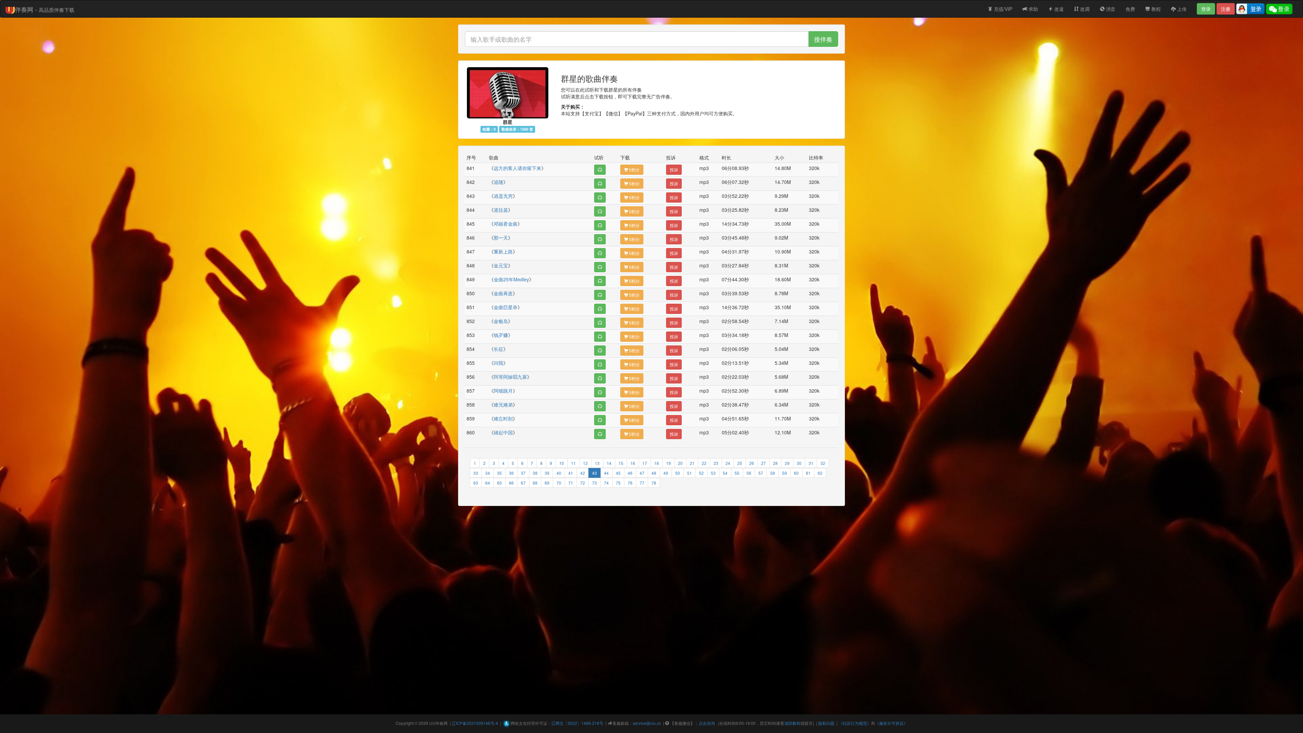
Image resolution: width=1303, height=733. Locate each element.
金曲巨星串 (505, 307)
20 (680, 463)
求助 (1032, 8)
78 (654, 483)
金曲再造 (503, 293)
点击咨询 (707, 723)
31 (811, 463)
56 (749, 473)
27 (763, 463)
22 (704, 463)
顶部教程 (792, 723)
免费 (1130, 8)
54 (725, 473)
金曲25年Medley (511, 279)
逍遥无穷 (503, 195)
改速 (1058, 8)
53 (713, 473)
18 (656, 463)
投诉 (674, 169)
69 (547, 483)
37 (523, 473)
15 (621, 463)
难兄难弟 (503, 404)
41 (570, 473)
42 (582, 473)
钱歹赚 (501, 335)
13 (597, 463)
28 (775, 463)
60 (796, 473)
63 (475, 483)
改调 (1084, 8)
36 (511, 473)
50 (677, 473)
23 (716, 463)
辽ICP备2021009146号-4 (475, 723)
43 (594, 473)
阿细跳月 (503, 390)
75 (618, 483)
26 (751, 463)
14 (609, 463)
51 (689, 473)
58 (772, 473)
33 (475, 473)
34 (487, 473)
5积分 (634, 169)
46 (630, 473)
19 (668, 463)
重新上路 (503, 251)
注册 (1225, 8)
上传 (1181, 8)
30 (799, 463)
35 (499, 473)
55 (737, 473)
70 (558, 483)
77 (642, 483)
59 (784, 473)
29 (787, 463)
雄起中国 (503, 432)
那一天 (501, 237)
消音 (1109, 8)
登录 (1206, 8)
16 (632, 463)
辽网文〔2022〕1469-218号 (577, 723)
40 (558, 473)
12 (585, 463)
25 (739, 463)
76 (630, 483)
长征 (498, 348)
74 (606, 483)
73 (594, 483)
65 (499, 483)
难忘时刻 (503, 418)
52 (701, 473)
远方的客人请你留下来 (517, 168)
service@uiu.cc (647, 723)
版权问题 (826, 723)
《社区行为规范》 (854, 723)
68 (535, 483)
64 (487, 483)
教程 (1155, 8)
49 (665, 473)
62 (820, 473)
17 (644, 463)
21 (692, 463)
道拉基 (501, 209)
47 (642, 473)
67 (523, 483)
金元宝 (501, 265)
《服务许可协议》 (891, 723)
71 (570, 483)
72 (582, 483)
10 (561, 463)
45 (618, 473)
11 (573, 463)
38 (535, 473)
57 (760, 473)
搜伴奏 (823, 39)
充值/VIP (1002, 8)
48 (654, 473)
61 (808, 473)
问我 (498, 362)
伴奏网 (441, 723)
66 (511, 483)
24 (727, 463)
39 (547, 473)
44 (606, 473)
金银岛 (501, 321)
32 (822, 463)
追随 (498, 181)
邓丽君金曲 (505, 223)
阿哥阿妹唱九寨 (510, 376)
